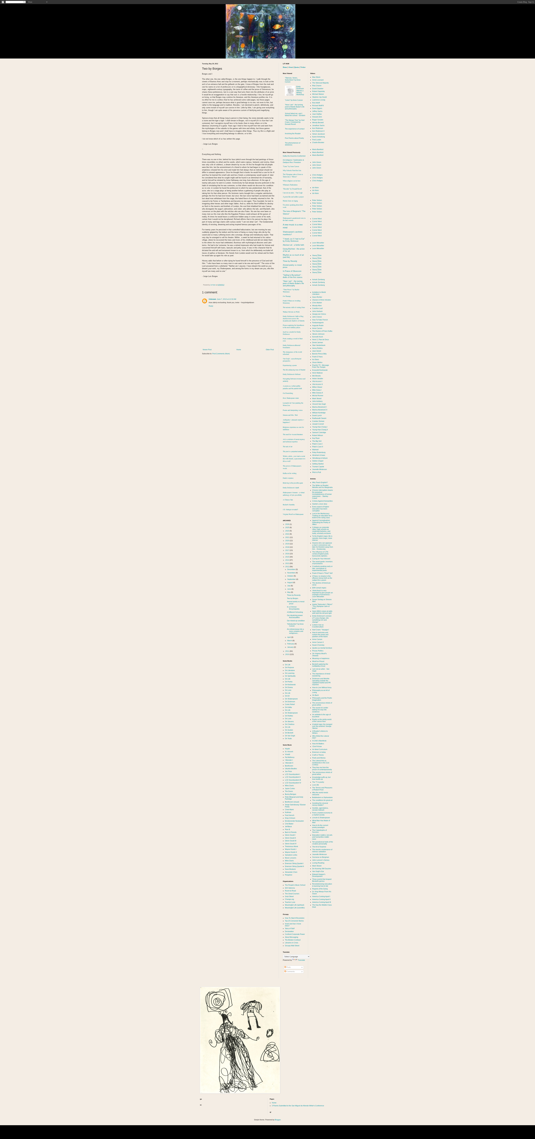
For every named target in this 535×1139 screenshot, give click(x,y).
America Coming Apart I (321, 896)
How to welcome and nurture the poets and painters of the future (320, 635)
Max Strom (316, 77)
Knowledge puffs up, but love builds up (321, 778)
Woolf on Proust (318, 661)
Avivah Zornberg (318, 280)
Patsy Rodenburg (318, 452)
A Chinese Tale (288, 500)
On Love (288, 690)
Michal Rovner (317, 396)
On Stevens (289, 722)
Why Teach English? (320, 482)
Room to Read (290, 891)
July (289, 586)
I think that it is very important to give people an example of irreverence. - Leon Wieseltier (322, 594)
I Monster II (289, 763)
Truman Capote (318, 467)
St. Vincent (289, 752)
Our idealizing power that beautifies (295, 616)
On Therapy (287, 296)
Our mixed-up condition (296, 621)
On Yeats (288, 739)
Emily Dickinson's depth (291, 487)
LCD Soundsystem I (292, 774)
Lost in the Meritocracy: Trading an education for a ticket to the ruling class (322, 516)
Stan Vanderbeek (318, 345)
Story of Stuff (289, 929)
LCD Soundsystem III (293, 780)
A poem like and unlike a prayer (293, 197)
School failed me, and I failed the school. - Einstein (295, 114)
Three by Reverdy (290, 261)
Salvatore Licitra (291, 855)
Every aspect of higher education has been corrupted (320, 509)
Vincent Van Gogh (319, 404)
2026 (287, 524)
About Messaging (291, 937)
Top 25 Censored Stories (294, 921)
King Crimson (290, 818)
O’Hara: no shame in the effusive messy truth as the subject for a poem (322, 578)
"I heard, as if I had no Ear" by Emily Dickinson (294, 240)
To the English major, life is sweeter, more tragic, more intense (322, 538)
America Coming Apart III (321, 902)
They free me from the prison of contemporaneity (322, 768)
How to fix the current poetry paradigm (320, 826)
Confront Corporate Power (295, 934)
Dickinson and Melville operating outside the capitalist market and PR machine (321, 682)
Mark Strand (316, 398)
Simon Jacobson (318, 134)
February (291, 644)
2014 (287, 560)
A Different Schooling (295, 612)
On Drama (289, 687)
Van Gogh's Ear (318, 871)
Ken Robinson (317, 128)
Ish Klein (315, 188)
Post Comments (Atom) (221, 354)
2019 (287, 544)
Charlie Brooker (318, 142)
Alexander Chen (291, 872)
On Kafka (288, 707)
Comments (290, 972)
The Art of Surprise (319, 847)
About (290, 67)
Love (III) (315, 785)
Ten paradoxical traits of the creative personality (322, 843)
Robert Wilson (317, 435)
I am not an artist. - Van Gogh (292, 193)
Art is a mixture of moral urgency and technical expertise (294, 440)
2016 (287, 554)
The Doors (289, 791)
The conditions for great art (322, 800)
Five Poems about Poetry (294, 138)
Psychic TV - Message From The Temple (320, 366)
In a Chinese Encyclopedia (293, 608)
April (289, 637)
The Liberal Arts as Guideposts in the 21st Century (320, 763)
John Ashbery (317, 401)
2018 (287, 547)
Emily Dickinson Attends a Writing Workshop (300, 91)
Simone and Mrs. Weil (290, 415)
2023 (287, 531)
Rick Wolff (316, 103)
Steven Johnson (318, 334)
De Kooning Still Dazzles (321, 869)
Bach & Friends (290, 832)
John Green (316, 162)
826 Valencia (290, 888)
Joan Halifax (317, 114)
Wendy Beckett (318, 123)
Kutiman (288, 812)
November (291, 573)
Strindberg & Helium (320, 458)
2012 (287, 567)
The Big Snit (316, 441)
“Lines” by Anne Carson (294, 100)
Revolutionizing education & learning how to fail (322, 885)
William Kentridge (319, 413)
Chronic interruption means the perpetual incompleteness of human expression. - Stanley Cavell (322, 494)
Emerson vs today (319, 752)
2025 (287, 527)
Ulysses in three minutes (321, 300)
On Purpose (289, 667)
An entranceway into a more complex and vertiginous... (295, 631)
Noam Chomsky (318, 645)
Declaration (289, 931)
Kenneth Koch (317, 337)
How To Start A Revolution (294, 918)
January (290, 647)
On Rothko (289, 716)
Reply (211, 306)
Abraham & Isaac (318, 455)
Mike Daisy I (316, 390)
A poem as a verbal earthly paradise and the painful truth (292, 387)
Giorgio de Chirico (319, 314)
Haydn (287, 749)
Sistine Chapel (317, 461)
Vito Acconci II (317, 384)
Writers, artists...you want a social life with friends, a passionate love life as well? (294, 458)
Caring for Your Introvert (321, 559)
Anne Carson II (318, 642)
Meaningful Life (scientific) (295, 908)
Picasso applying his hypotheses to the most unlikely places (293, 326)
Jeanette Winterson (319, 469)
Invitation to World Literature (319, 293)
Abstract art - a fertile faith (293, 245)
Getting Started (318, 464)
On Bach (315, 695)
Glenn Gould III (290, 841)
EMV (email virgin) (319, 588)
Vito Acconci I (317, 381)
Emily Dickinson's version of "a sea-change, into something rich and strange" (321, 619)
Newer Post (207, 350)
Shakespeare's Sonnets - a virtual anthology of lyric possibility (293, 493)
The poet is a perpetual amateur (293, 451)
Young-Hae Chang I (319, 427)
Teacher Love (290, 902)
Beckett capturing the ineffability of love (320, 665)
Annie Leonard (318, 80)
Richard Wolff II (318, 106)
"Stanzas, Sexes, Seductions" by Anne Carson (293, 80)
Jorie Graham (317, 311)
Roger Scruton (317, 120)
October (290, 576)
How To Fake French (320, 320)
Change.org (289, 899)
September (291, 579)
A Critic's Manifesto (319, 741)
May (289, 592)
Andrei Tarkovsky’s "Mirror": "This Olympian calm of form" (322, 606)
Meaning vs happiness (320, 658)
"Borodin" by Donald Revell (292, 189)
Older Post (270, 350)
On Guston (289, 730)
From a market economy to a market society (322, 814)
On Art (287, 696)
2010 (287, 654)
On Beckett (289, 733)
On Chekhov (289, 724)
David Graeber (317, 89)
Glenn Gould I (290, 835)
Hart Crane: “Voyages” (320, 630)
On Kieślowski (290, 685)
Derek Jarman (317, 342)
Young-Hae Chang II (320, 430)
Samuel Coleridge (319, 432)
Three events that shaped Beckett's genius (321, 880)
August (290, 582)
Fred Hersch (289, 815)
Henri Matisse (317, 373)
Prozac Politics (317, 651)
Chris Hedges (317, 175)
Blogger (278, 1120)
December (291, 569)
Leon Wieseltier (318, 243)
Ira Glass (315, 359)
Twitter (303, 67)
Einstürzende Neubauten (294, 821)
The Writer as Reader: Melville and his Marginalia (322, 486)
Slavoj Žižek (316, 255)
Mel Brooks (316, 376)
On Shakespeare (291, 699)
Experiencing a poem (290, 365)
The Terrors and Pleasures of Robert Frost (322, 789)
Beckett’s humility (289, 504)
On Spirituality (290, 676)
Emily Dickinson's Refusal (291, 374)
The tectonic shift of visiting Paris (294, 307)
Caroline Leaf (317, 308)
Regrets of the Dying (320, 889)
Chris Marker (317, 303)
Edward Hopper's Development (318, 875)
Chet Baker (289, 824)
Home (238, 350)
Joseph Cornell (318, 424)
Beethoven (289, 766)
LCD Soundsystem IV (293, 783)
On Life (287, 665)
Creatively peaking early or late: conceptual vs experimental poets (322, 568)
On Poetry (288, 682)
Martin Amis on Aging (290, 201)
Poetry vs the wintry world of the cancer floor (321, 720)
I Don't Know (317, 746)
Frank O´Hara (317, 357)
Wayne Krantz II (291, 852)
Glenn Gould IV (290, 844)
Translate (301, 960)
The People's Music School (295, 885)
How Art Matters (318, 744)
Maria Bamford (317, 149)
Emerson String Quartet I (294, 863)
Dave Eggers (317, 108)
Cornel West (317, 219)
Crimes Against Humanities (322, 501)
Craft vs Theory (318, 755)
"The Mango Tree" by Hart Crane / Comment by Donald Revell (294, 122)
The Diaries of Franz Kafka (322, 331)
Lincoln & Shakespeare (321, 818)
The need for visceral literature (293, 434)
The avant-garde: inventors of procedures (322, 563)
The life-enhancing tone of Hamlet (294, 370)
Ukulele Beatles (291, 769)
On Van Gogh (290, 736)
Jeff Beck (288, 827)
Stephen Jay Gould (319, 97)
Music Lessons (290, 858)
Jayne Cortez (290, 789)
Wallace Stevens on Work (291, 312)
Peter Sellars (317, 200)
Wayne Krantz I (290, 849)
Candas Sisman (318, 421)
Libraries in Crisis (291, 943)
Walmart (315, 450)
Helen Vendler (317, 379)
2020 (287, 541)
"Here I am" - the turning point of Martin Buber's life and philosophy (294, 107)
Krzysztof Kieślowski (320, 370)
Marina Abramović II (319, 410)
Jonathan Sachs (318, 125)
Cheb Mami (289, 810)
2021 (287, 537)
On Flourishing (288, 393)
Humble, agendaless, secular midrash (320, 809)
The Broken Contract (293, 940)
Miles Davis (289, 786)
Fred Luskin (316, 140)
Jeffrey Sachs (317, 111)
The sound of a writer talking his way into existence (320, 710)
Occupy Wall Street (292, 946)
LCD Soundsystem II (292, 777)
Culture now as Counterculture (318, 626)
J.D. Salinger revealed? (290, 509)
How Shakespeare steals (291, 398)
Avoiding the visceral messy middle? (320, 804)
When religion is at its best (291, 181)
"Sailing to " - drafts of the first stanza (292, 276)
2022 (287, 534)
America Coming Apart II (321, 899)
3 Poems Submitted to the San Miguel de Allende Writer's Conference (298, 1106)
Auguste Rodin (318, 326)
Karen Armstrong (318, 137)
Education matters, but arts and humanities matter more (322, 837)
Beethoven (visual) (292, 802)
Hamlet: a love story (319, 504)
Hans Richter (317, 297)
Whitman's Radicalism (290, 185)
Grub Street (289, 896)
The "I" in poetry (318, 782)
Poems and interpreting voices (293, 410)
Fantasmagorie (318, 323)
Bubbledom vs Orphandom (322, 797)
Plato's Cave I (317, 444)
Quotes (296, 67)
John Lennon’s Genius (320, 860)
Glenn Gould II (290, 838)
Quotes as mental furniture (322, 648)
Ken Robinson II (318, 131)
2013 (287, 563)
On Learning (289, 673)
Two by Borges (292, 598)
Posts (288, 967)
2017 (287, 550)
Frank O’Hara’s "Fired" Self (322, 573)
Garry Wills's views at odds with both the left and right (322, 612)
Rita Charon (316, 86)
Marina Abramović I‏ (319, 407)
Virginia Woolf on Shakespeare (293, 514)
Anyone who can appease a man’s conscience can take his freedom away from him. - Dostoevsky (322, 546)
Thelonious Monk (291, 846)
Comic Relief (290, 704)
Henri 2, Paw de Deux (320, 340)
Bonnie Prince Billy (319, 354)
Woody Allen (317, 306)
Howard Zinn (317, 117)
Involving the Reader (293, 134)
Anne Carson (317, 328)
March (289, 641)
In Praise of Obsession (292, 271)
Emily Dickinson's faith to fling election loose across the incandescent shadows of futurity (294, 318)
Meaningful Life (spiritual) (294, 905)
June (289, 589)
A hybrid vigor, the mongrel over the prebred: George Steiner (322, 726)
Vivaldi (287, 754)
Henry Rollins (317, 348)
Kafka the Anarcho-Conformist (294, 156)
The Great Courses (292, 894)
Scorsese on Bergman (320, 857)
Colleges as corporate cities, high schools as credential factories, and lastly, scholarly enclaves (321, 530)
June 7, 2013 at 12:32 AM (226, 299)
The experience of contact (294, 129)
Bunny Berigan (290, 794)
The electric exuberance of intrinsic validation (322, 850)
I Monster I (289, 760)
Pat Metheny (289, 757)
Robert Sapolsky (318, 91)
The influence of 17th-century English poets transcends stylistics (320, 554)
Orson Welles (317, 362)
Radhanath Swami (319, 418)
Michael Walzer (318, 94)
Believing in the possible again (293, 483)
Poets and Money (318, 758)
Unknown (212, 299)
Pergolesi (288, 875)
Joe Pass (288, 771)
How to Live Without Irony (321, 688)
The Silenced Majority (320, 83)
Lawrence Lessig (318, 100)
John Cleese (317, 317)
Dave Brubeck (290, 869)
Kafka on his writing (289, 473)
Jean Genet (316, 351)
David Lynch (317, 415)
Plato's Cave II (317, 447)
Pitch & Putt (316, 472)
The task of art (287, 446)
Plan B (287, 829)
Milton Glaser (317, 387)
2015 (287, 557)
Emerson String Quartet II (294, 866)
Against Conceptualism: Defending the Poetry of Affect (321, 522)
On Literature (290, 670)
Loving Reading (318, 863)
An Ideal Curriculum (319, 749)
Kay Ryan (316, 438)
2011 (287, 651)
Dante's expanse (288, 478)
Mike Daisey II (317, 393)
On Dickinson (290, 702)
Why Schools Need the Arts (292, 170)
